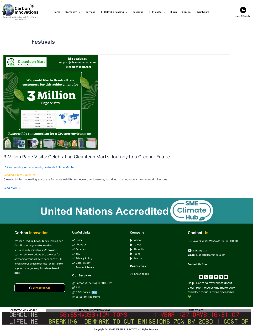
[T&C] (97, 254)
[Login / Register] (243, 10)
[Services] (97, 249)
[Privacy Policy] (97, 258)
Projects (156, 12)
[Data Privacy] (97, 263)
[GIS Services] (97, 292)
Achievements (33, 167)
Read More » (11, 188)
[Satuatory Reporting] (97, 297)
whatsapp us (199, 250)
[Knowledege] (155, 274)
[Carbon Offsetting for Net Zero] (97, 283)
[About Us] (97, 244)
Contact (187, 12)
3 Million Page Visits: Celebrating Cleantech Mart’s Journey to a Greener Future (86, 156)
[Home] (97, 240)
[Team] (155, 254)
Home (57, 12)
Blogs (173, 12)
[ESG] (97, 287)
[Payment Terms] (97, 267)
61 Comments (12, 167)
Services (90, 12)
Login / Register (243, 16)
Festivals (49, 167)
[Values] (155, 244)
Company (71, 12)
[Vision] (155, 240)
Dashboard (203, 12)
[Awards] (155, 258)
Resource (138, 12)
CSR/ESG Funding (114, 12)
